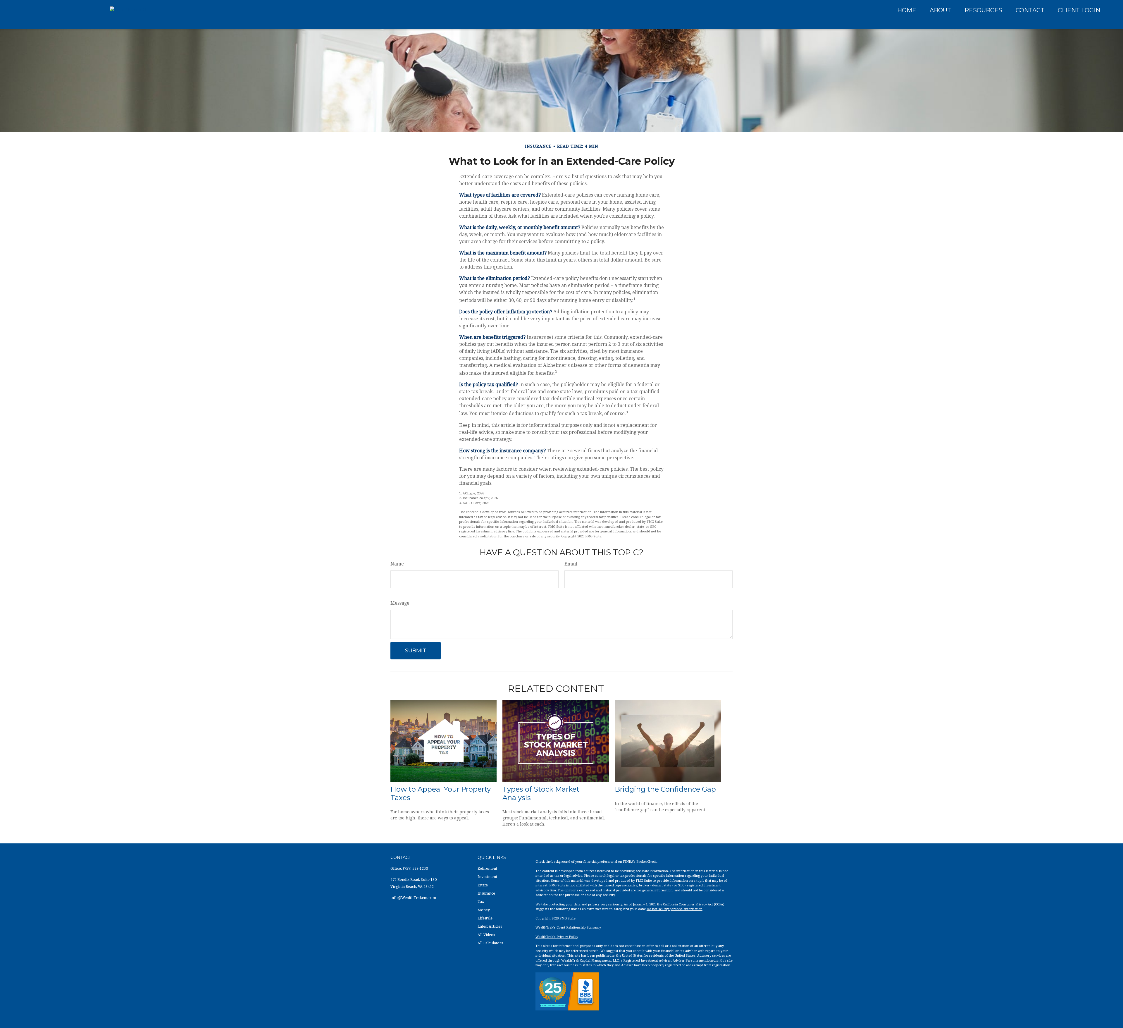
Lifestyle (485, 918)
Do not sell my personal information (674, 909)
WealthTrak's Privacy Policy (556, 937)
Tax (481, 902)
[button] (907, 10)
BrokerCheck (646, 862)
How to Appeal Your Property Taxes (440, 793)
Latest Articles (490, 926)
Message (399, 603)
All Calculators (490, 943)
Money (484, 910)
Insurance (486, 893)
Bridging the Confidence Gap (665, 789)
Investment (487, 877)
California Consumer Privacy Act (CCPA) (693, 904)
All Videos (486, 935)
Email (570, 564)
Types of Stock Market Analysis (540, 793)
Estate (483, 885)
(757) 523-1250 (415, 869)
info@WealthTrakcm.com (413, 898)
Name (397, 564)
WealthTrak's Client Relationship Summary (568, 927)
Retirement (487, 869)
